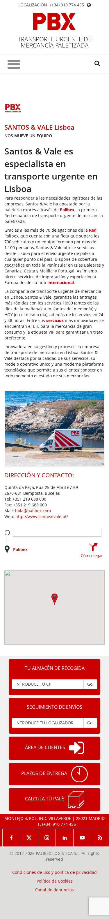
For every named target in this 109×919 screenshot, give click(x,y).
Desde (7, 532)
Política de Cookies (55, 881)
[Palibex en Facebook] (11, 837)
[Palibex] (54, 21)
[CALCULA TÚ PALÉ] (76, 799)
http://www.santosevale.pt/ (41, 516)
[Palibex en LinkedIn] (65, 837)
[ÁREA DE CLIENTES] (76, 748)
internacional (60, 282)
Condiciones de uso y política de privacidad (54, 872)
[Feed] (100, 837)
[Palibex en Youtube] (82, 837)
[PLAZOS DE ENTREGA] (79, 774)
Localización (32, 5)
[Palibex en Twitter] (29, 837)
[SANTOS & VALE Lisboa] (13, 108)
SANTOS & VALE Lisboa (39, 127)
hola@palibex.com (33, 510)
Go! (90, 684)
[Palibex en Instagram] (47, 837)
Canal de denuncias (54, 890)
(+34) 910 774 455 (67, 5)
